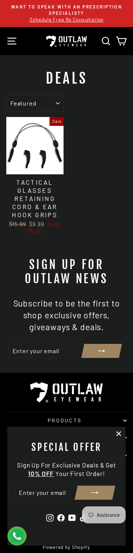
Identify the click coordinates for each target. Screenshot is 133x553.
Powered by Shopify (66, 547)
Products (64, 420)
